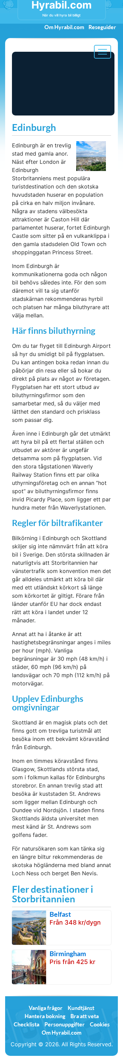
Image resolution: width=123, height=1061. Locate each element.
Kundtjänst (81, 1007)
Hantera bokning (45, 1016)
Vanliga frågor (46, 1007)
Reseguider (102, 27)
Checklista (26, 1024)
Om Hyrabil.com (64, 27)
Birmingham (68, 953)
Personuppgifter (64, 1024)
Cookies (100, 1024)
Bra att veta (84, 1016)
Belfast (60, 914)
